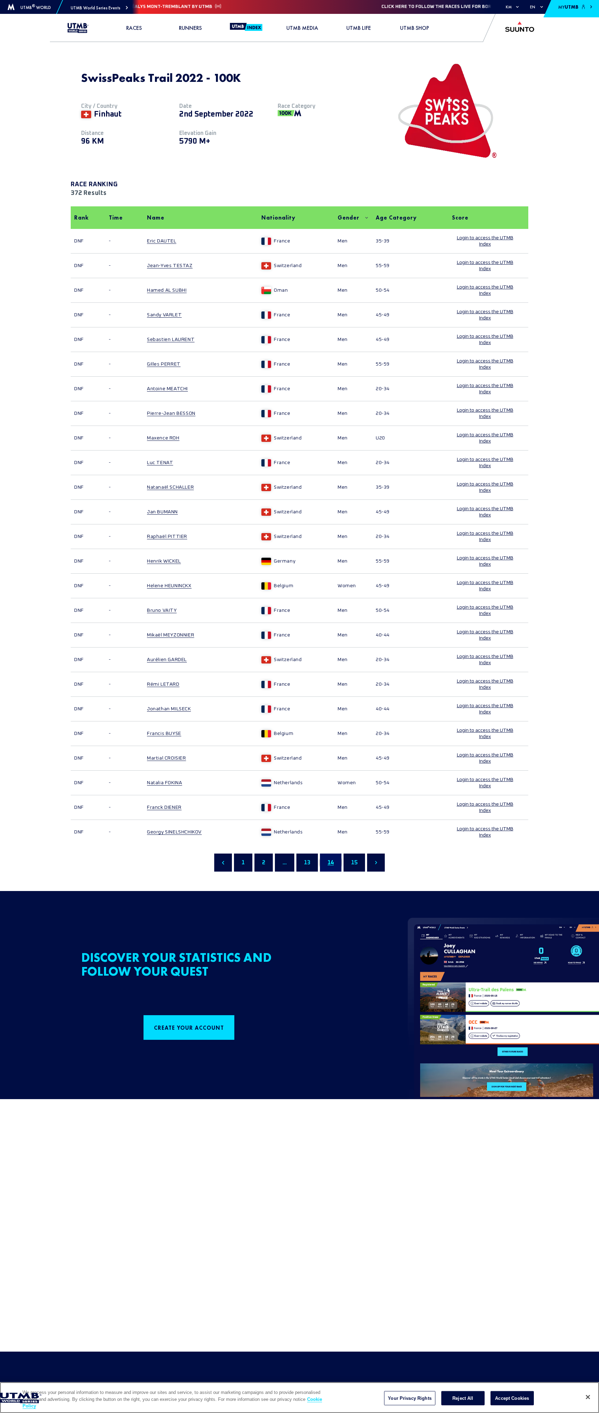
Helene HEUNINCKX (169, 585)
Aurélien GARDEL (167, 659)
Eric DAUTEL (161, 241)
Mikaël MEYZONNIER (170, 635)
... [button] (285, 862)
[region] (299, 1397)
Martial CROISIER (166, 758)
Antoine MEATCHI (167, 388)
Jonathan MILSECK (169, 708)
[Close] (588, 1397)
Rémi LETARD (163, 684)
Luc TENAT (160, 462)
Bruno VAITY (162, 610)
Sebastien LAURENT (170, 339)
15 (354, 862)
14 (331, 862)
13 (307, 862)
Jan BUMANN (162, 511)
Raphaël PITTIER (167, 536)
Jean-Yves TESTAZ (170, 265)
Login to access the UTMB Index (485, 241)
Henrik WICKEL (164, 561)
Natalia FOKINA (164, 782)
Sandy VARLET (164, 314)
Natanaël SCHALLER (170, 487)
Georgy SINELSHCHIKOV (174, 832)
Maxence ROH (163, 438)
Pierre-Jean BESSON (171, 413)
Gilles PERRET (164, 364)
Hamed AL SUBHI (166, 290)
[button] (99, 8)
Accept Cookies (512, 1398)
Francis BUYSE (164, 733)
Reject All (462, 1398)
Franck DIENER (164, 807)
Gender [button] (348, 217)
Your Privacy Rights (409, 1398)
